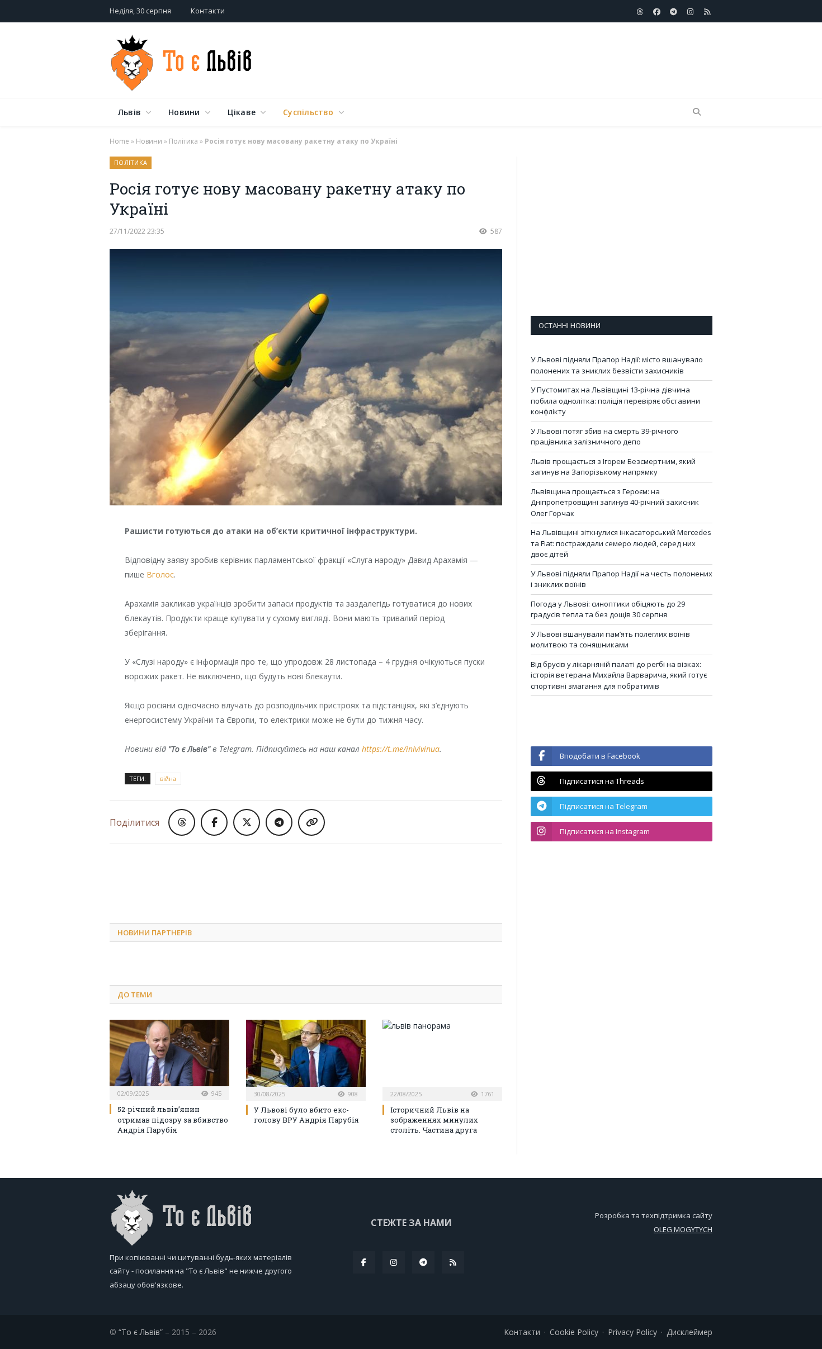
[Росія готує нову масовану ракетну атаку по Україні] (306, 378)
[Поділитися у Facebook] (214, 822)
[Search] (696, 112)
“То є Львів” (141, 1332)
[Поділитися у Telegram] (279, 822)
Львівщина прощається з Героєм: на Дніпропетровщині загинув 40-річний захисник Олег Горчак (615, 502)
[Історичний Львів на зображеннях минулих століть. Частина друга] (442, 1059)
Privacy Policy (632, 1332)
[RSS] (453, 1262)
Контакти (208, 11)
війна (168, 778)
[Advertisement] (508, 61)
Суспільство (308, 112)
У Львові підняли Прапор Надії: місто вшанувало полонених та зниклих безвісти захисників (617, 365)
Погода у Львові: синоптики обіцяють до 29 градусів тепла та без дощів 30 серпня (608, 609)
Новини (184, 112)
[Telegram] (423, 1262)
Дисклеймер (689, 1332)
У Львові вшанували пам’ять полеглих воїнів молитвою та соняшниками (610, 639)
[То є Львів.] (182, 60)
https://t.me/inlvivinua (401, 749)
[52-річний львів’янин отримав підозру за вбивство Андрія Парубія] (169, 1059)
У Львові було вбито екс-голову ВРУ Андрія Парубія (306, 1115)
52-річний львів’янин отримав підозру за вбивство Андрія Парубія (172, 1119)
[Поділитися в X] (246, 822)
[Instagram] (393, 1262)
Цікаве (242, 112)
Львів (129, 112)
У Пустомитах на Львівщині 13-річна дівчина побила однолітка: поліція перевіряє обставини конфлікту (615, 400)
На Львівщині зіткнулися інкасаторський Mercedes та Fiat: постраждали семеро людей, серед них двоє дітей (621, 543)
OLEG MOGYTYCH (683, 1229)
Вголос (160, 574)
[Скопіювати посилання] (311, 822)
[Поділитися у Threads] (181, 822)
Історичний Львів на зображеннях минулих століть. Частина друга (434, 1120)
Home (119, 141)
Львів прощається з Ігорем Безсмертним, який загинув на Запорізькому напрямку (613, 466)
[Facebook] (364, 1262)
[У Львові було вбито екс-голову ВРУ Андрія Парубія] (306, 1059)
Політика (183, 141)
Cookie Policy (574, 1332)
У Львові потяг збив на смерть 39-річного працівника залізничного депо (604, 436)
